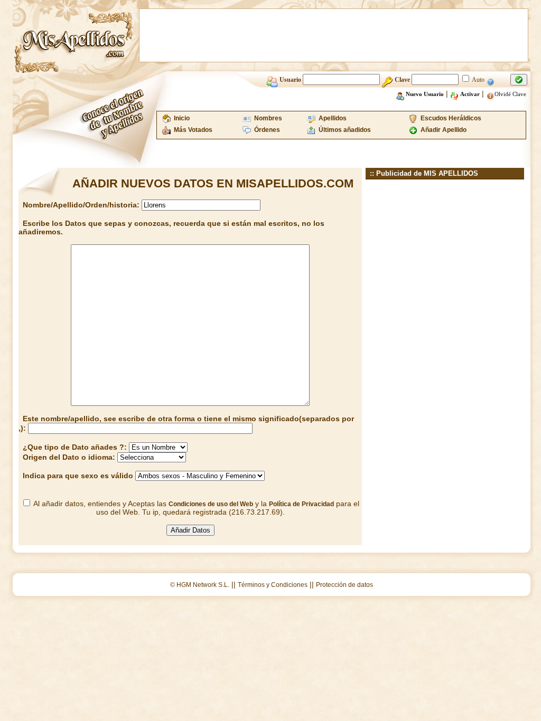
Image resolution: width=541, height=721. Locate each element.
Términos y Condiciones (272, 585)
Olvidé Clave (510, 94)
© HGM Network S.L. (199, 585)
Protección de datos (344, 585)
